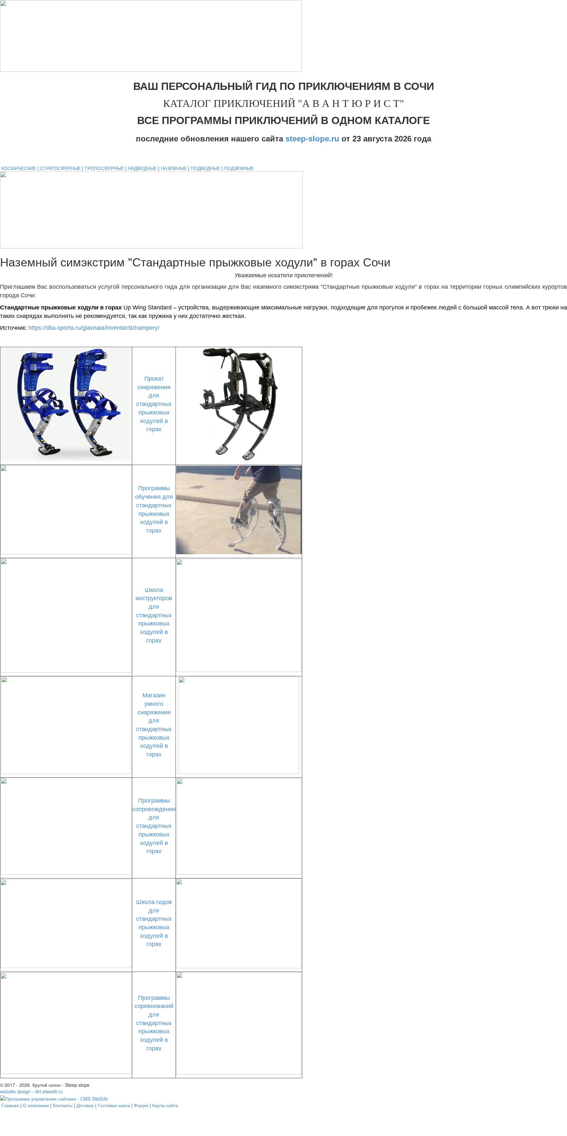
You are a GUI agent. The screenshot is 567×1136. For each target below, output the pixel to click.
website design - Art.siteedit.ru (31, 1091)
